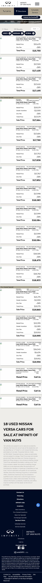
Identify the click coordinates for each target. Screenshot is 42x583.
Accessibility (16, 574)
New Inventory (20, 509)
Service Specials (20, 526)
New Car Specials (20, 515)
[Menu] (37, 4)
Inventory (20, 506)
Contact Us (20, 492)
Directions (20, 499)
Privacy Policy (26, 574)
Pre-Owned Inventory (20, 512)
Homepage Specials (20, 517)
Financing (20, 496)
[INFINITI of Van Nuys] (16, 3)
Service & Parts (20, 520)
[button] (38, 505)
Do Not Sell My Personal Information (20, 576)
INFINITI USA (20, 503)
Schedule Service (35, 11)
